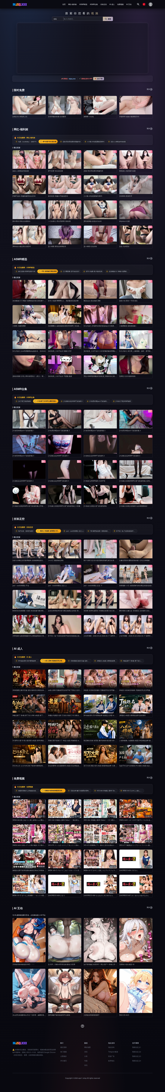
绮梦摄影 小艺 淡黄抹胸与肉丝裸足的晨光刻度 (135, 585)
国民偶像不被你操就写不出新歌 (59, 1015)
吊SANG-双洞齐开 (125, 196)
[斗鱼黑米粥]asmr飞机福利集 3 (94, 430)
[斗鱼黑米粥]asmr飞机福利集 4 (130, 430)
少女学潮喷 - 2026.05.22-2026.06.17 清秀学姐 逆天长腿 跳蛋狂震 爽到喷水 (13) (112, 636)
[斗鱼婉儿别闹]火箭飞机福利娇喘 (95, 506)
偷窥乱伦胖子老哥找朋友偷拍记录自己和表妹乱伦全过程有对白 (35, 870)
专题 (85, 1060)
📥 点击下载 (99, 78)
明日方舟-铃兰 (124, 1015)
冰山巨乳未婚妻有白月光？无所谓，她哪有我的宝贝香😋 (32, 1015)
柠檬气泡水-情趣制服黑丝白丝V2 (24, 196)
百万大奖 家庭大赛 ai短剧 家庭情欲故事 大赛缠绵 (101, 766)
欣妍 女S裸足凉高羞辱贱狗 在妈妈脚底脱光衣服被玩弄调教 (33, 560)
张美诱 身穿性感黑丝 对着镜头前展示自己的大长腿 (101, 611)
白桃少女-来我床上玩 (20, 116)
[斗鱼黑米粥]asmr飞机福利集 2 (59, 430)
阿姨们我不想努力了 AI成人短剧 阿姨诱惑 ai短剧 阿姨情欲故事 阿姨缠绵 (73, 740)
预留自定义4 (136, 1060)
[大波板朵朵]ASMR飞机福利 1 (58, 456)
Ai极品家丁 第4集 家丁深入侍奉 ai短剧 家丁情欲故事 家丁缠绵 (34, 715)
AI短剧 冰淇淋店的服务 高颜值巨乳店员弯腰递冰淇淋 (102, 690)
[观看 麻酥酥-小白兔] (100, 105)
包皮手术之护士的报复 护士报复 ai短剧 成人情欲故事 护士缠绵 (141, 766)
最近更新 (63, 1047)
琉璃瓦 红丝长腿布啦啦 (127, 376)
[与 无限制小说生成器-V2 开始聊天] (135, 940)
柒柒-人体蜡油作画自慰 (21, 171)
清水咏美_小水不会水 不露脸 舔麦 (60, 376)
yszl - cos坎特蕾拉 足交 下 (93, 585)
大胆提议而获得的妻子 (91, 1015)
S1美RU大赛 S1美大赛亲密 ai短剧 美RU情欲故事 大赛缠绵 (33, 740)
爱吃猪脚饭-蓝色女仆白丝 (93, 221)
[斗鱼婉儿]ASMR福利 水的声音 (94, 481)
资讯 (85, 1065)
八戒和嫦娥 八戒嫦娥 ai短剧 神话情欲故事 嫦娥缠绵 (137, 740)
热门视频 (63, 1051)
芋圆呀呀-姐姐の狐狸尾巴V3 (129, 116)
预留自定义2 (136, 1051)
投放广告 (111, 1056)
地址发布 (111, 1047)
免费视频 (120, 4)
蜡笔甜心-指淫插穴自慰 (127, 171)
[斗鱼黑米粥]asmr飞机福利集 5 (23, 456)
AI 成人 (112, 4)
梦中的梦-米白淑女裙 (55, 171)
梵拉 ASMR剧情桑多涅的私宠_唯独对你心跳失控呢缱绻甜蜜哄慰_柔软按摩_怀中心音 (113, 376)
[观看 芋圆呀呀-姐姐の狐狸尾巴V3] (135, 105)
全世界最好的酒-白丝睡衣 (57, 116)
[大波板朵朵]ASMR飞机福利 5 (58, 481)
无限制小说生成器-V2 (126, 964)
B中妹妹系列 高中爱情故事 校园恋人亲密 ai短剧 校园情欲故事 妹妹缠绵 (109, 715)
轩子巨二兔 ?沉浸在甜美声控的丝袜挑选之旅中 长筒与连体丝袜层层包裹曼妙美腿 (76, 636)
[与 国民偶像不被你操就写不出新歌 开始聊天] (64, 991)
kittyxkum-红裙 (124, 221)
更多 (148, 89)
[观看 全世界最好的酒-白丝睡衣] (64, 105)
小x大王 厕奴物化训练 (56, 560)
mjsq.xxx (72, 78)
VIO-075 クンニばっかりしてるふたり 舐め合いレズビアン (69, 845)
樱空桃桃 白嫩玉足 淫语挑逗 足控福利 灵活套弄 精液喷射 (139, 611)
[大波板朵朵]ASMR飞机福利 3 (129, 456)
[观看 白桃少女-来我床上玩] (29, 105)
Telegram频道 (113, 1051)
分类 (85, 1056)
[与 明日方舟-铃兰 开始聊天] (135, 991)
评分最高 (63, 1060)
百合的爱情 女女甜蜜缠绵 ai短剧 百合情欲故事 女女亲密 (67, 766)
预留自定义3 (136, 1056)
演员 (85, 1051)
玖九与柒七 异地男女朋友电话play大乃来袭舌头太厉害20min (105, 326)
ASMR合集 (94, 4)
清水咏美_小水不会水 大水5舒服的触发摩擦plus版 (101, 351)
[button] (19, 48)
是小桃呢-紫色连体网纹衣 (57, 246)
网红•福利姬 (72, 4)
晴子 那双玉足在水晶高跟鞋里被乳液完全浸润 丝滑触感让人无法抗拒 (108, 560)
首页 (64, 4)
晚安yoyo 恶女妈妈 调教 (92, 301)
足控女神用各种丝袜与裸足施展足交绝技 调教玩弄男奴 (67, 611)
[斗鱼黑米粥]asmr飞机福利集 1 (23, 430)
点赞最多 (63, 1056)
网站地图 (87, 1047)
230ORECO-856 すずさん (128, 870)
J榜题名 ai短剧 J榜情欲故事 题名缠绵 (132, 715)
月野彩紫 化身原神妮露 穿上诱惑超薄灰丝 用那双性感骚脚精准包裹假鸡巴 (38, 636)
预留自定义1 (136, 1047)
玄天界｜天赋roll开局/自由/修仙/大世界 (61, 964)
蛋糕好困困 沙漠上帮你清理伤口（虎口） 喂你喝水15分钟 (33, 376)
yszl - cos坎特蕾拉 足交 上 (57, 585)
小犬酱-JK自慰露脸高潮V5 (93, 196)
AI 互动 (128, 4)
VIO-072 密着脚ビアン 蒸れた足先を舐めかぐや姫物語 (103, 845)
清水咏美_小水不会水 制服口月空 (60, 351)
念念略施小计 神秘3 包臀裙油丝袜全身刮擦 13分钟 (30, 301)
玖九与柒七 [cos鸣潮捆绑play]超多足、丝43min (29, 351)
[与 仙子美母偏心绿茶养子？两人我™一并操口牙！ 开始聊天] (100, 940)
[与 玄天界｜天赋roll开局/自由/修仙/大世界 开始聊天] (64, 940)
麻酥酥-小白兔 (89, 116)
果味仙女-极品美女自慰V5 (22, 246)
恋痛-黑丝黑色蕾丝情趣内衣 (93, 171)
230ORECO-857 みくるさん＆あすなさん (134, 895)
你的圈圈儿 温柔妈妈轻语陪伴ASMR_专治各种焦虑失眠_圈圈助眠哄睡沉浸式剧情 (76, 326)
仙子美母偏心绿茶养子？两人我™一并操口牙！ (100, 964)
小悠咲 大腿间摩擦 (19, 326)
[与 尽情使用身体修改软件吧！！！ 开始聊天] (29, 940)
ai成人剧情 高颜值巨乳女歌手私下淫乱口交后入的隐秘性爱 (68, 690)
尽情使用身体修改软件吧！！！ (24, 964)
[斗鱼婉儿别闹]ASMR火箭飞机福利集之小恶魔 (64, 506)
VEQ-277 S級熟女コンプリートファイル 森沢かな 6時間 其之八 (141, 845)
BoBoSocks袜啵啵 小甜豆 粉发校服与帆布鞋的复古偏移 (32, 611)
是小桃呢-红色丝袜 (90, 246)
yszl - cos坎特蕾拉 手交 (21, 585)
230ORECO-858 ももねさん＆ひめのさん (98, 895)
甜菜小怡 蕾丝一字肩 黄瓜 (128, 301)
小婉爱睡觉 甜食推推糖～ (128, 326)
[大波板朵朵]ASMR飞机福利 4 (23, 481)
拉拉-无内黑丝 (124, 246)
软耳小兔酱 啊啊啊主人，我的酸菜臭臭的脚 (63, 301)
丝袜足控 (103, 4)
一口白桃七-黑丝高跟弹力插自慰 (59, 221)
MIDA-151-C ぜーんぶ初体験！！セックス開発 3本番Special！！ (35, 895)
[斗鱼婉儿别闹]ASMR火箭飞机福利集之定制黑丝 (136, 481)
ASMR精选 (83, 4)
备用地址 (111, 1060)
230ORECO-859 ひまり (56, 895)
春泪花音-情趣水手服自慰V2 (58, 196)
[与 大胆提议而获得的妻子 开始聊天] (100, 991)
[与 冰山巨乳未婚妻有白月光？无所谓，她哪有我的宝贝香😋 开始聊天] (29, 991)
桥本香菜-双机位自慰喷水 (21, 221)
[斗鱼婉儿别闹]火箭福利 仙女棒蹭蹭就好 (133, 506)
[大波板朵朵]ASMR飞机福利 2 (94, 456)
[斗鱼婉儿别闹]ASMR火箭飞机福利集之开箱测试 (29, 506)
